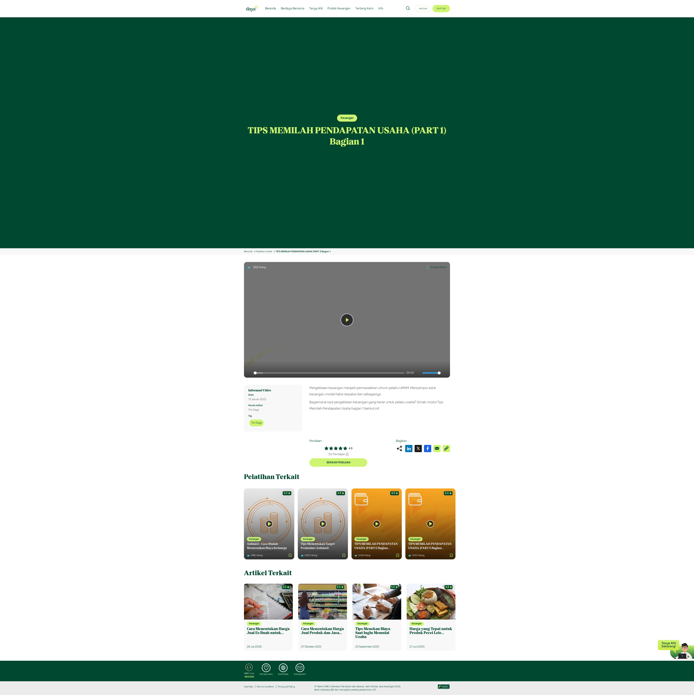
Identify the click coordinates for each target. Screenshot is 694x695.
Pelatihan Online (264, 251)
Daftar (441, 8)
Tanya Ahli (316, 8)
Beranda (270, 8)
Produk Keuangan (338, 8)
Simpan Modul (438, 267)
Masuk (423, 8)
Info (380, 8)
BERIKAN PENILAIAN (338, 462)
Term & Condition (265, 686)
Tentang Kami (364, 8)
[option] (347, 132)
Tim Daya (256, 422)
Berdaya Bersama (292, 8)
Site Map (248, 686)
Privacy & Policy (286, 686)
